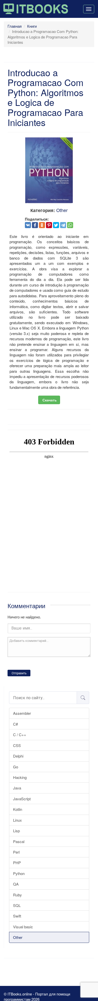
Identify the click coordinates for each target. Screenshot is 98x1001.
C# (15, 724)
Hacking (20, 777)
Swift (17, 916)
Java (17, 787)
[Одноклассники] (42, 225)
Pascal (18, 841)
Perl (16, 852)
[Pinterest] (49, 225)
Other (17, 937)
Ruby (17, 894)
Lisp (16, 830)
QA (16, 884)
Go (15, 766)
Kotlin (17, 809)
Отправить (19, 673)
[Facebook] (35, 225)
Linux (17, 820)
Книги (32, 26)
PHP (17, 862)
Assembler (22, 713)
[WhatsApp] (70, 225)
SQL (17, 905)
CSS (17, 745)
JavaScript (22, 798)
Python (19, 873)
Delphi (18, 756)
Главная (15, 26)
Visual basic (23, 926)
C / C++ (19, 734)
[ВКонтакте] (28, 225)
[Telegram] (63, 225)
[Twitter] (56, 225)
